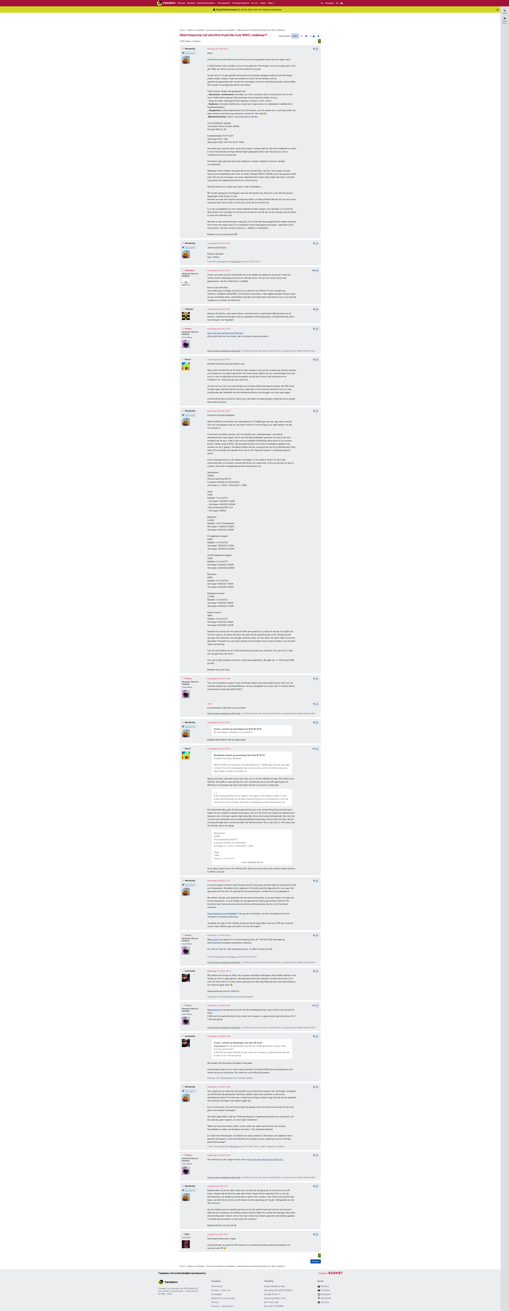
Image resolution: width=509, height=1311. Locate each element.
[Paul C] (186, 366)
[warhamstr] (186, 978)
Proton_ (188, 328)
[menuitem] (322, 3)
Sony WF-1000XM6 (273, 1306)
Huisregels (216, 1294)
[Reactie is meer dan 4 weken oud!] (209, 704)
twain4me (189, 270)
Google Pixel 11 (271, 1294)
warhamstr (190, 971)
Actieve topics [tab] (504, 22)
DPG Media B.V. (191, 1288)
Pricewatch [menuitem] (224, 3)
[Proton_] (186, 344)
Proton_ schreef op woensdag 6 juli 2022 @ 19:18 (237, 729)
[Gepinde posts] (318, 36)
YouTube (325, 1290)
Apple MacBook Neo (274, 1286)
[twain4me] (186, 283)
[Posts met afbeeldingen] (306, 36)
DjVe (187, 1234)
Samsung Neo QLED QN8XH (278, 1290)
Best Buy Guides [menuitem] (206, 3)
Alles (295, 36)
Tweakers (162, 1288)
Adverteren (216, 1286)
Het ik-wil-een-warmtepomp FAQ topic (225, 333)
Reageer (197, 41)
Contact (215, 1290)
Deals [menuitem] (263, 3)
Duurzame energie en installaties (221, 30)
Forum (182, 30)
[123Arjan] (186, 316)
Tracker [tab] (504, 13)
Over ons (226, 1290)
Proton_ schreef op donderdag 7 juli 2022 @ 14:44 (238, 1042)
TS (301, 36)
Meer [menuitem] (270, 3)
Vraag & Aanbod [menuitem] (240, 3)
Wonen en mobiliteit (195, 30)
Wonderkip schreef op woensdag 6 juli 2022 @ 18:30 (239, 755)
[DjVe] (186, 1244)
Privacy (215, 1302)
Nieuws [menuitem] (181, 3)
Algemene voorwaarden (223, 1298)
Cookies (215, 1306)
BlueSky (325, 1286)
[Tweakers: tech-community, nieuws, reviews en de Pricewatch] (166, 3)
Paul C (188, 359)
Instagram (326, 1294)
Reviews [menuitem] (191, 3)
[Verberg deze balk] (498, 9)
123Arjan (189, 309)
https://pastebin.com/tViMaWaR (221, 913)
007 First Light (271, 1302)
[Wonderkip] (186, 60)
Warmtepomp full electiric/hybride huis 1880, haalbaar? (261, 30)
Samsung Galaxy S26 (275, 1298)
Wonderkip (190, 48)
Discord (325, 1302)
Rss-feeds (326, 1298)
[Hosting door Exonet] (330, 1273)
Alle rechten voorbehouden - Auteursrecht (178, 1291)
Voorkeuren (227, 1306)
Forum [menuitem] (254, 3)
